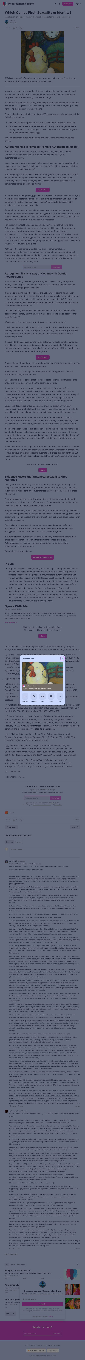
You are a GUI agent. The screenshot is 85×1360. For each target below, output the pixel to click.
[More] (60, 696)
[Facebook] (33, 696)
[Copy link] (25, 696)
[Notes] (51, 696)
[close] (62, 658)
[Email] (42, 696)
